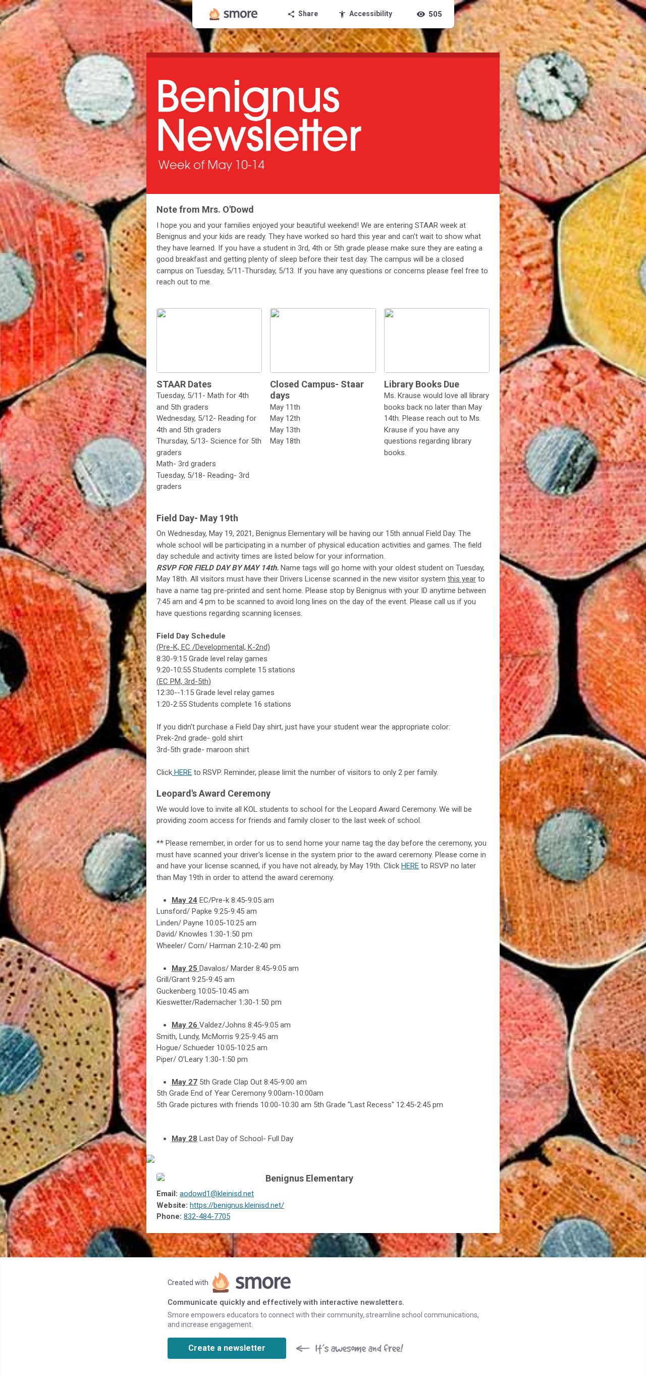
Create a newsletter (226, 1348)
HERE (182, 772)
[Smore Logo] (233, 14)
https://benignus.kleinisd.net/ (237, 1205)
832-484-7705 (207, 1216)
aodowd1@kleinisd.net (217, 1193)
